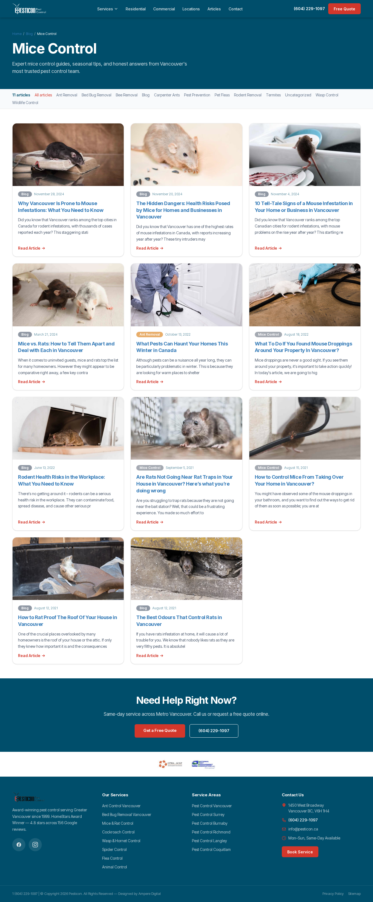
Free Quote (344, 9)
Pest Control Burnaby (209, 823)
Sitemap (354, 893)
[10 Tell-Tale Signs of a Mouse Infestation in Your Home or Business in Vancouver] (304, 154)
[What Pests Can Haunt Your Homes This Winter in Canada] (186, 295)
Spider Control (114, 849)
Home (17, 34)
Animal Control (114, 867)
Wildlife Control (25, 102)
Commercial (164, 9)
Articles (214, 9)
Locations (191, 9)
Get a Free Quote (159, 730)
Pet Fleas (222, 95)
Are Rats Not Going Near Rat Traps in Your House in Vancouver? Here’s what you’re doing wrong (184, 483)
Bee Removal (127, 95)
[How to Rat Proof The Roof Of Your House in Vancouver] (68, 568)
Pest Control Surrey (208, 814)
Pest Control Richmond (211, 832)
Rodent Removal (248, 95)
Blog (29, 34)
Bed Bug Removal (96, 95)
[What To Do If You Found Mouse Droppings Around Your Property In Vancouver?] (304, 295)
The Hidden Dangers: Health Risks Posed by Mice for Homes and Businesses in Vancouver (183, 210)
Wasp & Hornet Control (121, 840)
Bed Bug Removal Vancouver (126, 814)
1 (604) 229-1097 (25, 893)
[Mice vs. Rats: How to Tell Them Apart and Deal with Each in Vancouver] (68, 295)
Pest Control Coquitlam (211, 849)
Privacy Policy (333, 893)
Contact (235, 9)
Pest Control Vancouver (212, 805)
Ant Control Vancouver (121, 805)
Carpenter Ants (167, 95)
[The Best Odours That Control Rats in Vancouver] (186, 568)
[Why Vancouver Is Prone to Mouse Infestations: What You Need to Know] (68, 154)
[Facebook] (18, 844)
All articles (43, 95)
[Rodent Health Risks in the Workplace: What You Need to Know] (68, 428)
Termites (273, 95)
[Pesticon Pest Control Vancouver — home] (29, 8)
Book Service (300, 852)
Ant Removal (66, 95)
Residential (136, 9)
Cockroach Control (118, 832)
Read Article (29, 248)
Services (105, 9)
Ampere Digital (149, 893)
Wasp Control (327, 95)
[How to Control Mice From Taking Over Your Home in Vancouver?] (304, 428)
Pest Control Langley (209, 840)
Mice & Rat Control (117, 823)
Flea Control (112, 858)
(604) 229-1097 (309, 8)
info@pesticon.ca (303, 829)
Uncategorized (298, 95)
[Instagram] (35, 844)
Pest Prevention (197, 95)
